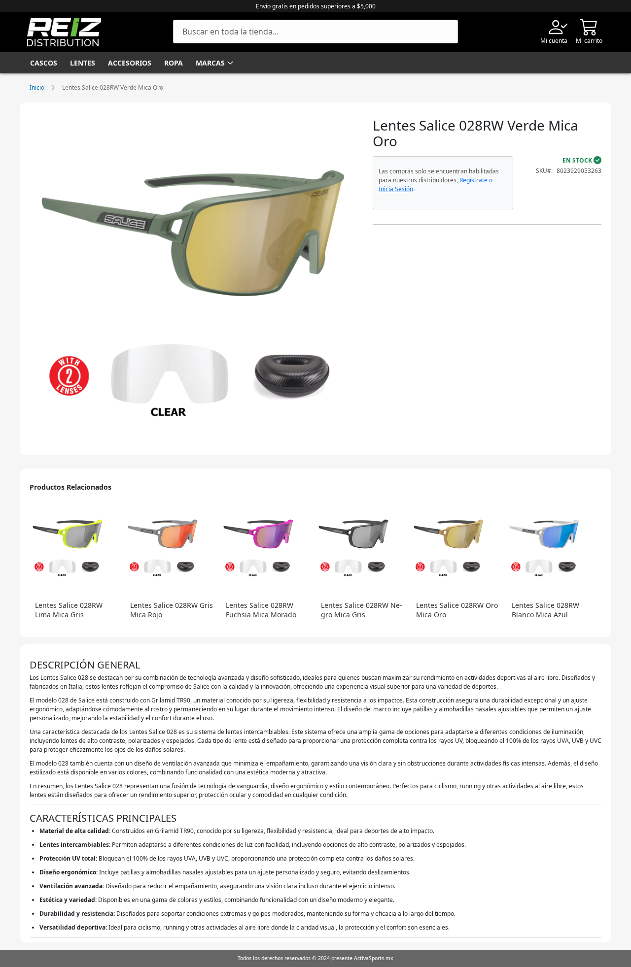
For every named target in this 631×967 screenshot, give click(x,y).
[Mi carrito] (589, 26)
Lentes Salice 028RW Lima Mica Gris (69, 609)
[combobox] (315, 31)
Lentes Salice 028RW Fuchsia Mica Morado (261, 609)
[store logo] (64, 32)
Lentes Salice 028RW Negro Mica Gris (361, 609)
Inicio (37, 87)
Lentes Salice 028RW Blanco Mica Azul (545, 609)
